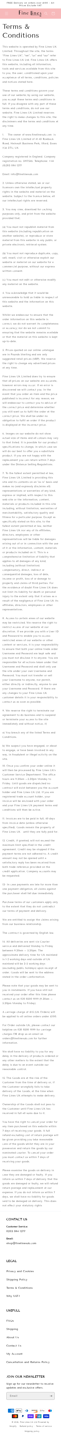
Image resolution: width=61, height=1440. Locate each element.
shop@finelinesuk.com (21, 1243)
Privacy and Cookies (20, 1271)
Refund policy (26, 1426)
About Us (12, 1337)
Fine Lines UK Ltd (28, 1422)
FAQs (10, 1320)
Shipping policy (32, 1431)
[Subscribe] (50, 1396)
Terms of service (44, 1426)
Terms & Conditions (19, 1287)
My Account (14, 1353)
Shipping (12, 1329)
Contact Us (13, 1345)
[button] (6, 13)
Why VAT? (13, 1296)
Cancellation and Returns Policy (28, 1362)
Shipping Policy (16, 1279)
